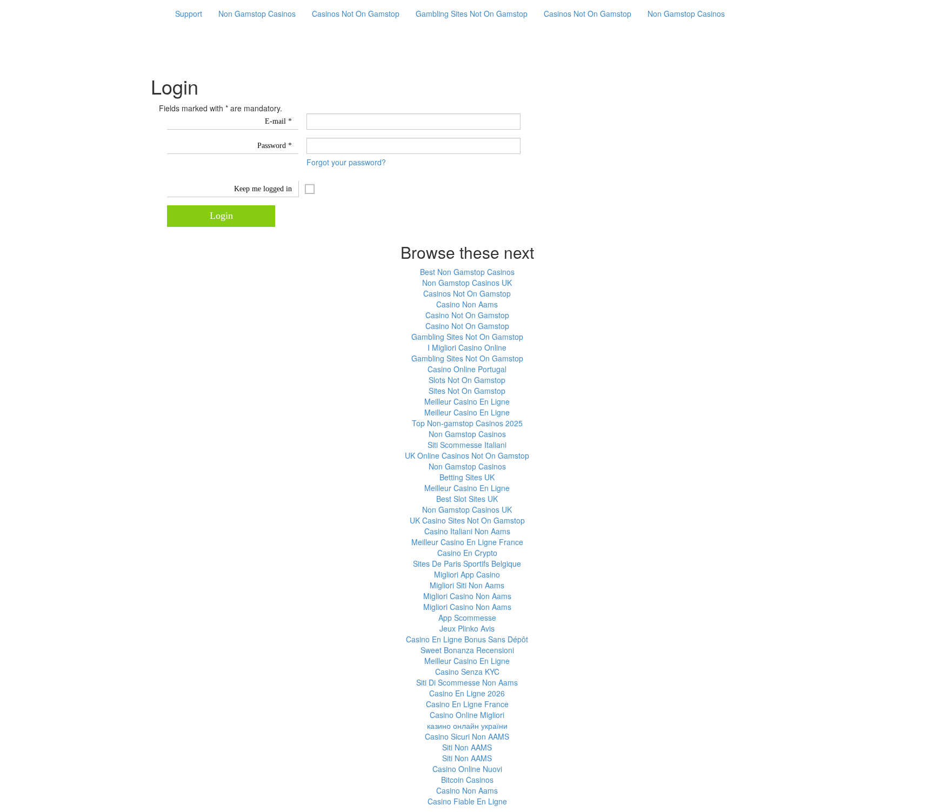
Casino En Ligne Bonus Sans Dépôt (467, 639)
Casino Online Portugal (467, 369)
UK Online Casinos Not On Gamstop (467, 455)
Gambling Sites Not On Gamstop (472, 13)
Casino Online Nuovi (467, 768)
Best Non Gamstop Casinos (467, 271)
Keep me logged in (263, 189)
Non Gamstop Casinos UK (467, 282)
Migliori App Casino (467, 574)
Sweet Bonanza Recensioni (467, 650)
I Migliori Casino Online (467, 347)
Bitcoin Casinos (467, 779)
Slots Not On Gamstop (467, 379)
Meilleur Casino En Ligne (467, 401)
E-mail (278, 121)
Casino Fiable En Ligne (467, 801)
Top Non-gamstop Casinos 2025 (467, 423)
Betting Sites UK (467, 477)
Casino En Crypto (467, 552)
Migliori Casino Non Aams (467, 595)
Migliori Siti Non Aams (467, 585)
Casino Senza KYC (467, 671)
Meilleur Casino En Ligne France (467, 541)
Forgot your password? (346, 162)
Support (188, 13)
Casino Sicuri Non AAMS (467, 736)
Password (274, 146)
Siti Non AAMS (467, 747)
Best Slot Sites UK (467, 498)
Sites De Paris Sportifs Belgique (467, 563)
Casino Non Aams (467, 304)
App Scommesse (467, 617)
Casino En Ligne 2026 (467, 693)
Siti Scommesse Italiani (467, 444)
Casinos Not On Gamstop (355, 13)
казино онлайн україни (467, 725)
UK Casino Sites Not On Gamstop (467, 520)
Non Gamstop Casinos (257, 13)
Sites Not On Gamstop (467, 390)
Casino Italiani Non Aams (467, 531)
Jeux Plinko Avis (467, 628)
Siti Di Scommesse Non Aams (467, 682)
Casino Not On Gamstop (467, 315)
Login (221, 215)
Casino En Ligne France (467, 704)
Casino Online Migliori (467, 714)
